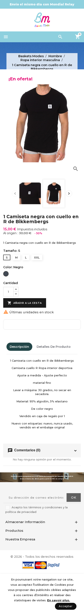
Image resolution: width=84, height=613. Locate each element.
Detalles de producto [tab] (54, 347)
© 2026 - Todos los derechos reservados (42, 557)
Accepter (66, 606)
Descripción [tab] (19, 347)
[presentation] (15, 193)
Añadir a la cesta (25, 303)
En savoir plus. (58, 600)
